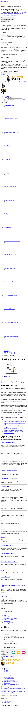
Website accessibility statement (11, 684)
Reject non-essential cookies (7, 19)
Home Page (6, 351)
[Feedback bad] (23, 652)
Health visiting (7, 621)
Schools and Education (9, 352)
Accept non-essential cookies (8, 17)
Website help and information (11, 681)
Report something (8, 675)
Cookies (3, 74)
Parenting (6, 615)
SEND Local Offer (8, 622)
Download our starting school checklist (10, 414)
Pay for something (8, 677)
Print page (7, 376)
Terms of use (7, 683)
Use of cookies (7, 701)
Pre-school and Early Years (10, 353)
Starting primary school (9, 614)
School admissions (8, 623)
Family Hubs (7, 616)
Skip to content (4, 1)
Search (5, 99)
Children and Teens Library (10, 618)
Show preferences (5, 21)
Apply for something (9, 678)
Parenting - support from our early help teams (15, 421)
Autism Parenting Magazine (8, 442)
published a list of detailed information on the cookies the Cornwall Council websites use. (13, 14)
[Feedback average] (18, 652)
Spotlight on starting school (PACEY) (13, 430)
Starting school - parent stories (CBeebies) (14, 428)
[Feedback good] (13, 652)
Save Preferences (5, 73)
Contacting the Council (9, 680)
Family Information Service (10, 619)
